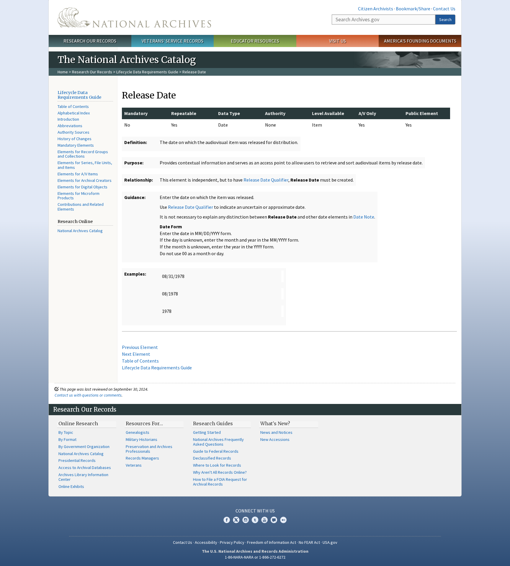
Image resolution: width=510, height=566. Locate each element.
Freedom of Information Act (271, 542)
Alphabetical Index (74, 113)
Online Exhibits (71, 486)
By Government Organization (83, 446)
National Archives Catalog (80, 230)
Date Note (363, 217)
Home (63, 72)
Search (445, 19)
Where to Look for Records (217, 465)
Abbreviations (70, 125)
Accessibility (206, 542)
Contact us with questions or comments (88, 395)
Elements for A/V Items (78, 174)
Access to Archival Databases (84, 467)
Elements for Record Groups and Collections (83, 154)
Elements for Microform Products (78, 196)
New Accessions (275, 439)
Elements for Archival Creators (85, 180)
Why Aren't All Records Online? (220, 472)
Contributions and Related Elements (81, 207)
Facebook (226, 519)
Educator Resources (255, 41)
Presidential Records (77, 460)
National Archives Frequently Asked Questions (218, 442)
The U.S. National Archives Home (134, 17)
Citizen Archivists (375, 9)
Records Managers (142, 458)
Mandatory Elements (76, 145)
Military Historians (141, 439)
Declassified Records (212, 458)
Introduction (68, 119)
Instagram (245, 519)
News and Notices (276, 432)
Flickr (283, 519)
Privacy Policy (232, 542)
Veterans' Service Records (172, 41)
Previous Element (140, 347)
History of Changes (74, 138)
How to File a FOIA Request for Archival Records (220, 482)
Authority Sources (73, 132)
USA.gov (330, 542)
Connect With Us (255, 511)
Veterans (134, 465)
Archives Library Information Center (83, 477)
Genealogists (137, 432)
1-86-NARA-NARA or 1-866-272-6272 (255, 557)
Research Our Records (89, 41)
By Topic (65, 432)
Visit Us (337, 41)
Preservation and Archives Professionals (149, 449)
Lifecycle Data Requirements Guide (147, 72)
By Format (67, 439)
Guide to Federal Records (215, 451)
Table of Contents (73, 106)
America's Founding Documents (420, 41)
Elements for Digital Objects (82, 187)
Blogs (273, 519)
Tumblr (255, 519)
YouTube (264, 519)
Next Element (136, 354)
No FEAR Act (309, 542)
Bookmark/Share (413, 9)
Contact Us (444, 9)
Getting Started (207, 432)
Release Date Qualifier (265, 180)
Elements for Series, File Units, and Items (85, 165)
